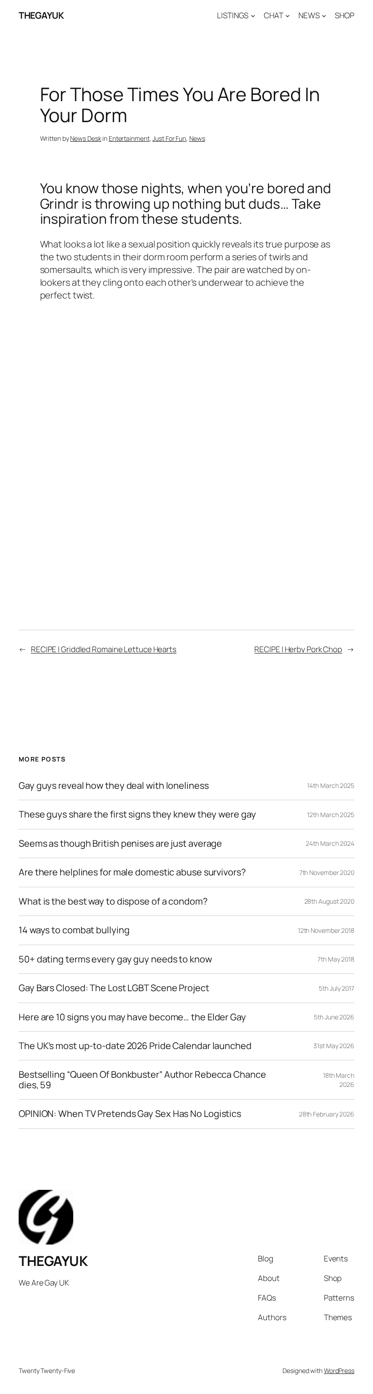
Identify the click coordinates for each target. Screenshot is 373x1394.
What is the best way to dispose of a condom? (113, 901)
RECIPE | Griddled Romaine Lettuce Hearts (103, 649)
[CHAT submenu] (287, 15)
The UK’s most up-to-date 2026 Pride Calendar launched (135, 1046)
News (197, 138)
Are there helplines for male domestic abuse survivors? (132, 872)
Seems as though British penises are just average (120, 843)
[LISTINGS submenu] (253, 15)
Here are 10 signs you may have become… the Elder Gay (132, 1017)
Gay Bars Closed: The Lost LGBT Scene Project (114, 988)
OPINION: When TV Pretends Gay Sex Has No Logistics (130, 1114)
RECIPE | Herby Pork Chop (298, 649)
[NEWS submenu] (324, 15)
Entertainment (129, 138)
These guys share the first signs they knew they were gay (137, 814)
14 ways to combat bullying (74, 930)
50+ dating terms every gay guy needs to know (115, 959)
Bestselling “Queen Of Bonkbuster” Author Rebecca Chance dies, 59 (142, 1080)
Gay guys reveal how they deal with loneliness (114, 786)
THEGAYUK (41, 15)
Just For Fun (169, 138)
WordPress (339, 1370)
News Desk (85, 138)
